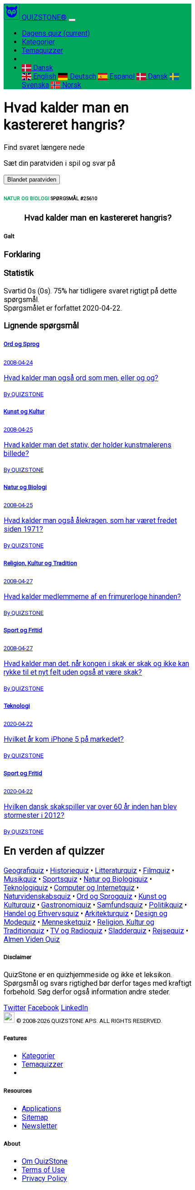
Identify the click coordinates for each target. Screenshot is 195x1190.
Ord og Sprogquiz (104, 896)
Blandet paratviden (31, 179)
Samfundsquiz (120, 905)
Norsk (70, 85)
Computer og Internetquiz (94, 887)
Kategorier (38, 42)
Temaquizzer (42, 50)
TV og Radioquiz (76, 930)
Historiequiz (69, 870)
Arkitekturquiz (107, 913)
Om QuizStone (45, 1161)
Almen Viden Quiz (32, 939)
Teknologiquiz (26, 887)
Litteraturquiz (116, 870)
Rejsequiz (168, 930)
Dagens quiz (56, 33)
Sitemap (35, 1117)
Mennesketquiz (66, 922)
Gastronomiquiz (66, 905)
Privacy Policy (44, 1178)
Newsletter (39, 1126)
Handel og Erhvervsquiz (41, 913)
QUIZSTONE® (44, 17)
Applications (41, 1108)
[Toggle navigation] (72, 20)
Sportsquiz (60, 879)
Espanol (121, 76)
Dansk (42, 67)
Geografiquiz (24, 870)
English (43, 76)
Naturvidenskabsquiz (37, 896)
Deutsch (82, 76)
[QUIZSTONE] (13, 17)
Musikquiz (20, 879)
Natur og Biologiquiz (115, 879)
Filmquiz (156, 870)
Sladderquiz (127, 930)
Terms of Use (43, 1170)
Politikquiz (166, 905)
